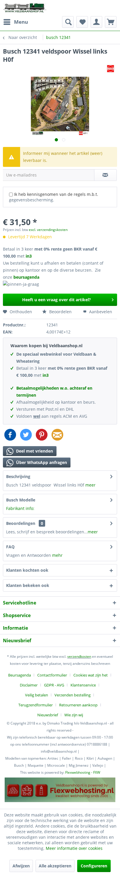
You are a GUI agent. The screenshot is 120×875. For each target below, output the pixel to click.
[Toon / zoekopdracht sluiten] (68, 22)
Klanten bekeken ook (27, 585)
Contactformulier (52, 675)
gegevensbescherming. (31, 200)
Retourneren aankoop (78, 705)
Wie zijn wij (73, 715)
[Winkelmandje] (111, 22)
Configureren (94, 866)
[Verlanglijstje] (82, 22)
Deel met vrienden (34, 451)
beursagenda (26, 277)
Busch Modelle (20, 500)
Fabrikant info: (20, 508)
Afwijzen (21, 866)
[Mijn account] (96, 22)
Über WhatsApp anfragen (41, 462)
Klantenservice (83, 685)
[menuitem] (15, 22)
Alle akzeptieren (55, 866)
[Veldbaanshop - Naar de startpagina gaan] (25, 8)
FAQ (10, 546)
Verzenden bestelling (72, 695)
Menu (21, 21)
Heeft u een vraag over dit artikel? (56, 299)
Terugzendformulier (35, 705)
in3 (29, 256)
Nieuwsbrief (47, 715)
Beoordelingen (20, 523)
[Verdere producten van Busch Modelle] (110, 69)
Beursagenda (19, 675)
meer (90, 485)
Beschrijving (18, 476)
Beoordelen (60, 311)
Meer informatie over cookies (74, 848)
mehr (57, 555)
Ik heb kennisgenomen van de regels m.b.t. (53, 197)
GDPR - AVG (54, 685)
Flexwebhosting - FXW (82, 772)
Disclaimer (29, 685)
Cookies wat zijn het (90, 675)
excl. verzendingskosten (48, 229)
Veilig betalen (36, 695)
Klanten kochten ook (27, 570)
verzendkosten (79, 656)
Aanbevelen (100, 311)
